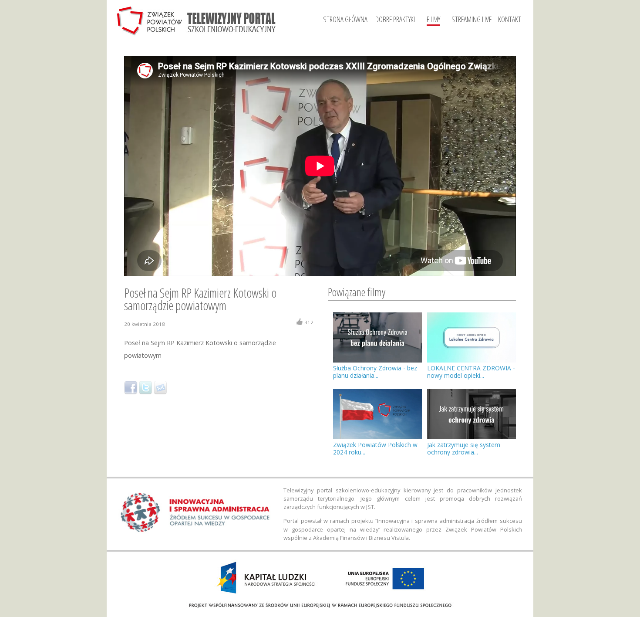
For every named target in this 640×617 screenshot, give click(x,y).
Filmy (433, 19)
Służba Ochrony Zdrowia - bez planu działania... (375, 372)
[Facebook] (131, 387)
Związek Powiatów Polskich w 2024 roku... (375, 448)
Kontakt (509, 19)
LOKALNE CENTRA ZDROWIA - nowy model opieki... (471, 372)
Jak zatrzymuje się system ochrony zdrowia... (463, 448)
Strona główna (345, 19)
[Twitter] (145, 387)
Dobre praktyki (395, 19)
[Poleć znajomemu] (160, 387)
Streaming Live (471, 19)
